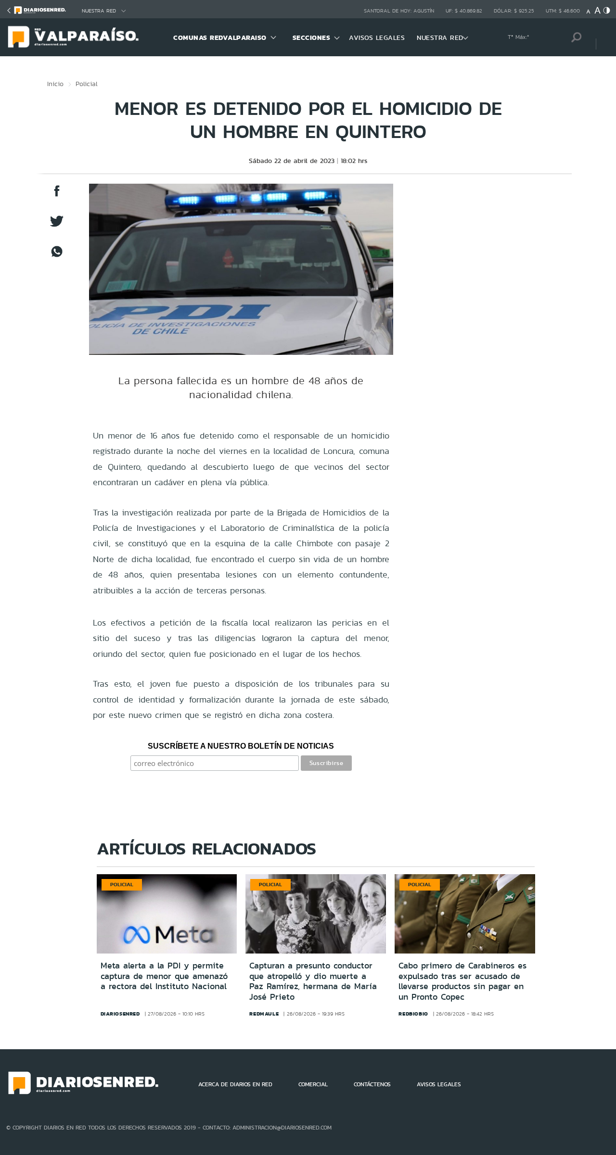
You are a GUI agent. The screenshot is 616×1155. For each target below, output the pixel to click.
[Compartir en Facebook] (57, 195)
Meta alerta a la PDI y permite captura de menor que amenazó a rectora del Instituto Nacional (164, 975)
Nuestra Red (99, 10)
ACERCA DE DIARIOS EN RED (235, 1084)
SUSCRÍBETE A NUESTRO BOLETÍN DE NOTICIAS (241, 746)
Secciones (312, 37)
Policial (87, 83)
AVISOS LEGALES (377, 37)
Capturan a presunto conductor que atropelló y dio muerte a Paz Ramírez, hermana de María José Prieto (313, 981)
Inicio (55, 83)
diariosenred (120, 1013)
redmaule (264, 1013)
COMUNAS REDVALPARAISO (220, 37)
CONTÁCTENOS (372, 1084)
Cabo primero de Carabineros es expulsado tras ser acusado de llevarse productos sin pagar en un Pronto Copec (462, 981)
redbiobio (413, 1013)
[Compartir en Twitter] (57, 225)
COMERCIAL (313, 1084)
